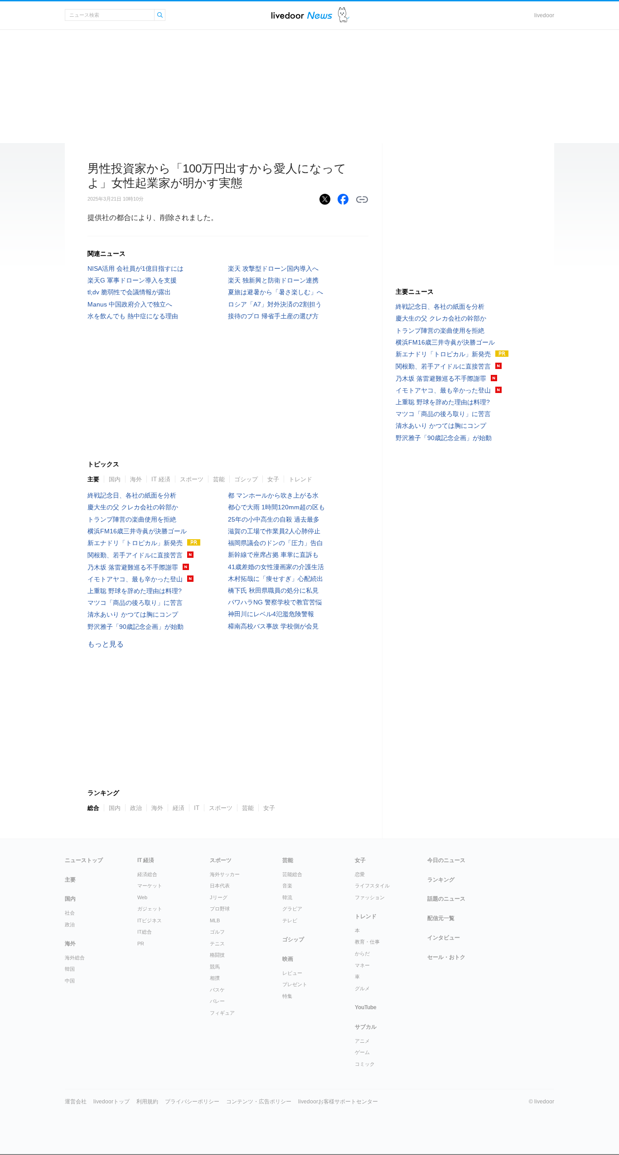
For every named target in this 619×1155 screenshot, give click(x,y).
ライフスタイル (372, 885)
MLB (215, 920)
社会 (70, 912)
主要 (93, 479)
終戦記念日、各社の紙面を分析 (131, 495)
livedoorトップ (111, 1101)
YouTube (366, 1007)
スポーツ (191, 479)
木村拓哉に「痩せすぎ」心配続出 (275, 578)
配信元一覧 (441, 918)
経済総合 (147, 874)
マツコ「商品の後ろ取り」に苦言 (135, 602)
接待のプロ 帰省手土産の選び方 (273, 316)
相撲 (215, 978)
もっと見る (105, 644)
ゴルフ (217, 932)
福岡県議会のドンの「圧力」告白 (275, 542)
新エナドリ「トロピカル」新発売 (135, 542)
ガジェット (149, 908)
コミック (365, 1064)
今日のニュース (446, 860)
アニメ (362, 1041)
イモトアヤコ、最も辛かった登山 (135, 579)
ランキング (441, 880)
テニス (217, 943)
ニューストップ (84, 860)
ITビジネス (149, 920)
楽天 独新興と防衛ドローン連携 (273, 280)
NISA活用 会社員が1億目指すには (135, 268)
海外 (136, 479)
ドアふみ (343, 15)
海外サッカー (225, 874)
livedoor (544, 15)
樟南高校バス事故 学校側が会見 (273, 626)
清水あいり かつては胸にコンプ (132, 614)
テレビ (289, 920)
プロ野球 (220, 908)
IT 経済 (160, 479)
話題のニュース (446, 899)
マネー (362, 965)
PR (140, 943)
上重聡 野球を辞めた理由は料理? (134, 590)
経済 (178, 808)
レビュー (292, 973)
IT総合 (144, 932)
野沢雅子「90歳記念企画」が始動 (135, 626)
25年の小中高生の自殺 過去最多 (273, 519)
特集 (287, 996)
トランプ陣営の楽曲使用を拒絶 (131, 519)
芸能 (219, 479)
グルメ (362, 988)
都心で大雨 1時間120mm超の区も (276, 507)
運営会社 (76, 1101)
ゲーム (362, 1052)
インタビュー (443, 938)
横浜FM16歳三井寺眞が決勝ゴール (137, 531)
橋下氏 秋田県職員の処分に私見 (273, 590)
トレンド (300, 479)
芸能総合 (292, 874)
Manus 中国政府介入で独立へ (129, 304)
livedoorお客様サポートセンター (338, 1101)
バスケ (217, 989)
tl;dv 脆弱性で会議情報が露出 (129, 292)
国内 (115, 479)
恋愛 (360, 874)
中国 (70, 980)
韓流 (287, 897)
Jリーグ (218, 897)
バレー (217, 1001)
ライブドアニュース (301, 15)
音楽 (287, 885)
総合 (93, 808)
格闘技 (217, 955)
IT (196, 808)
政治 (136, 808)
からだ (362, 953)
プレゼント (294, 984)
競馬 (215, 966)
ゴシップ (246, 479)
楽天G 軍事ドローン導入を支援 (132, 280)
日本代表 (220, 885)
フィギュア (222, 1013)
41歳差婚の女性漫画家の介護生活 (276, 566)
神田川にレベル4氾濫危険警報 (274, 614)
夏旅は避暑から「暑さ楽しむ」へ (275, 292)
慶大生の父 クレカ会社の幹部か (132, 507)
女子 (273, 479)
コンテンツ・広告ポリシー (258, 1101)
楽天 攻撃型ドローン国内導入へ (273, 268)
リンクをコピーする (362, 200)
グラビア (292, 908)
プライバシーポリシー (192, 1101)
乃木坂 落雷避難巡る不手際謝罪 (132, 567)
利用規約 (147, 1101)
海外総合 (75, 957)
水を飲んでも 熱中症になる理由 (132, 316)
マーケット (149, 885)
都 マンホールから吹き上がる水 (273, 495)
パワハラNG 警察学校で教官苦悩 (275, 602)
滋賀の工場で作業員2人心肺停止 (274, 531)
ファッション (370, 897)
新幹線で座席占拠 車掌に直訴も (273, 554)
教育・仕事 (367, 941)
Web (142, 897)
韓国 (70, 969)
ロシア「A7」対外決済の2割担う (275, 304)
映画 (287, 959)
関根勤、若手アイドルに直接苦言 (135, 555)
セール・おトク (446, 957)
